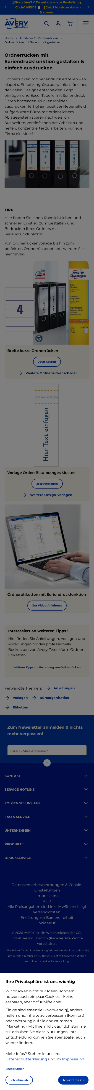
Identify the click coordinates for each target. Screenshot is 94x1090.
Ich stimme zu (73, 1080)
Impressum (72, 1059)
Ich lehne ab (19, 1080)
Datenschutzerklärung (26, 1059)
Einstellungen (14, 1068)
